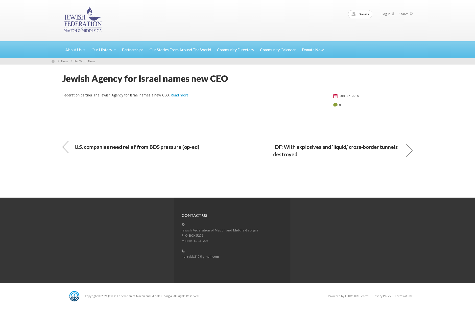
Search (403, 14)
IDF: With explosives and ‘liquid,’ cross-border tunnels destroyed (335, 150)
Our (102, 49)
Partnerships (132, 49)
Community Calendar (278, 49)
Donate (363, 14)
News (64, 61)
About (73, 49)
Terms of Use (404, 296)
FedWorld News (84, 61)
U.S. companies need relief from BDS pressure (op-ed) (137, 147)
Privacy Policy (382, 296)
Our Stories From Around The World (180, 49)
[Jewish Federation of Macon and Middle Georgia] (83, 20)
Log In (386, 14)
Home (53, 61)
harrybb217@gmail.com (200, 256)
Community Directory (235, 49)
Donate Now (313, 49)
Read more (180, 95)
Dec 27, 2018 (348, 95)
